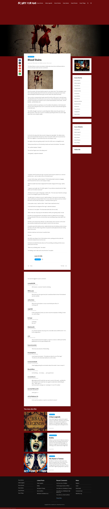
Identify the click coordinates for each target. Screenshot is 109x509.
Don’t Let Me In (40, 491)
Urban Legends (48, 3)
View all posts (37, 259)
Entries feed (78, 488)
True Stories (76, 93)
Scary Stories (40, 3)
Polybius (65, 483)
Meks (56, 504)
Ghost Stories (77, 85)
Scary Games (66, 3)
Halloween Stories (53, 435)
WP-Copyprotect (13, 508)
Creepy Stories (77, 88)
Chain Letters (77, 114)
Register (77, 483)
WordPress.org (79, 493)
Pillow (68, 485)
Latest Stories (52, 456)
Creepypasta (77, 111)
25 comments (44, 63)
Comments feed (79, 491)
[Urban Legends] (35, 421)
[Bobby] (35, 442)
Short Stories (77, 98)
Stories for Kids (77, 90)
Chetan (8, 508)
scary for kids (30, 63)
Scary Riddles (77, 96)
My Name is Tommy (56, 459)
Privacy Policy (59, 498)
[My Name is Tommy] (35, 463)
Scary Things (83, 3)
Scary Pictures (74, 3)
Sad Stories (76, 106)
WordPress (63, 504)
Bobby (51, 438)
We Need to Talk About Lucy (42, 493)
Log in (77, 485)
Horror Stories (57, 3)
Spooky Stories (77, 103)
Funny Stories (77, 109)
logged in (35, 278)
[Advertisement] (54, 16)
